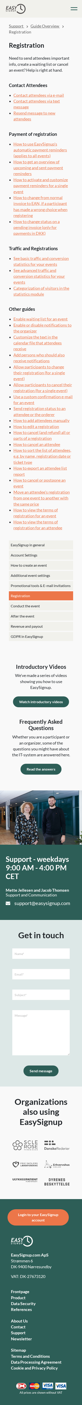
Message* (21, 1015)
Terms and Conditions (30, 1356)
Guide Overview (45, 26)
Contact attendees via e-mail (38, 95)
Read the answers (41, 769)
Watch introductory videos (41, 702)
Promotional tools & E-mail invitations (41, 585)
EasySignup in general (28, 545)
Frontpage (20, 1291)
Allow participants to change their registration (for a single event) (39, 373)
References (21, 1309)
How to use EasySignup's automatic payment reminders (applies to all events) (40, 150)
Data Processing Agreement (36, 1362)
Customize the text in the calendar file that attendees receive (37, 343)
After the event (22, 616)
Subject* (21, 995)
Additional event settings (30, 575)
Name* (19, 954)
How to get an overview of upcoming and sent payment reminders (38, 168)
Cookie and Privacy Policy (34, 1368)
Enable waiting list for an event (40, 319)
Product (18, 1297)
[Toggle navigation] (74, 8)
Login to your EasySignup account (38, 1217)
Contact (18, 1327)
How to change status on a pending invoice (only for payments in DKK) (36, 227)
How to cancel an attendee (36, 444)
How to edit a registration (36, 426)
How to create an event (29, 565)
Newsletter (21, 1339)
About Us (19, 1321)
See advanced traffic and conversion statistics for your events (39, 276)
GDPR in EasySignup (27, 636)
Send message (41, 1071)
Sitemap (18, 1350)
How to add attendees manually (41, 420)
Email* (19, 974)
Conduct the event (25, 606)
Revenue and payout (27, 626)
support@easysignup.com (42, 903)
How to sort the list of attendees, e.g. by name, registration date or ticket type (42, 456)
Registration (20, 596)
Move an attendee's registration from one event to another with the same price (41, 498)
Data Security (23, 1303)
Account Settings (24, 555)
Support (16, 26)
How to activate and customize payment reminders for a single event (40, 185)
